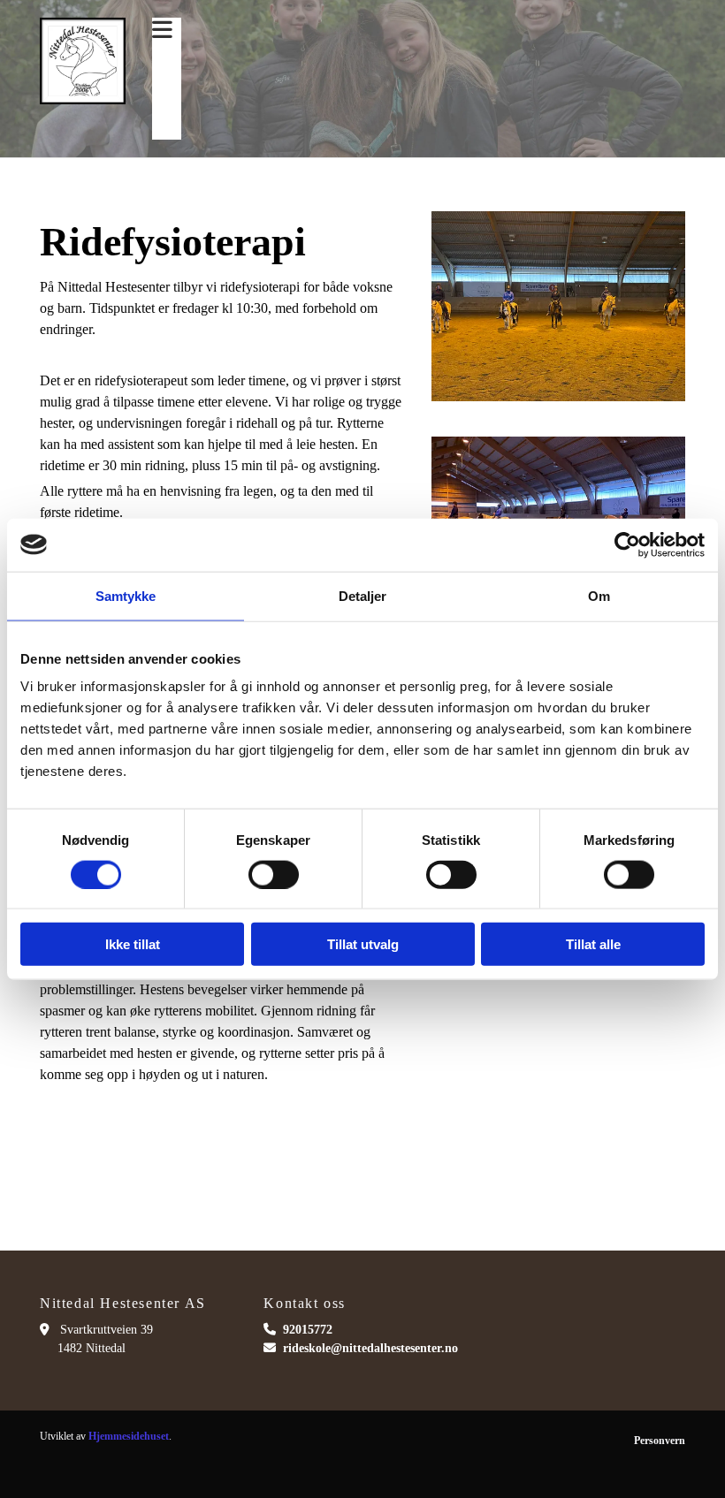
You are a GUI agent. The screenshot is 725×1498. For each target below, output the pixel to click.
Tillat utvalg (363, 944)
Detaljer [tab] (363, 595)
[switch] (273, 874)
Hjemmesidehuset (128, 1436)
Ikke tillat (132, 944)
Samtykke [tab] (125, 595)
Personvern (659, 1440)
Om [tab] (599, 595)
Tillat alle (593, 944)
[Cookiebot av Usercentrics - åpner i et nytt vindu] (627, 544)
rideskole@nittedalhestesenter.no (370, 1348)
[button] (162, 30)
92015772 (307, 1329)
